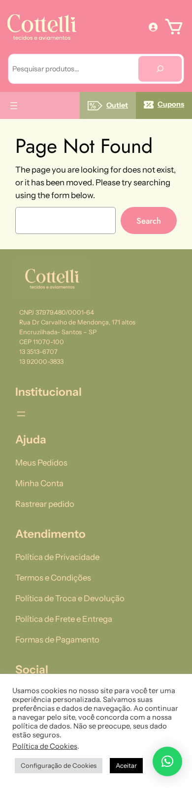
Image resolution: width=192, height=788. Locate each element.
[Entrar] (153, 26)
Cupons (171, 104)
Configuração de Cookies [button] (58, 765)
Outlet (117, 105)
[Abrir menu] (14, 106)
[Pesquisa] (160, 69)
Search (148, 221)
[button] (167, 761)
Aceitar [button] (126, 765)
